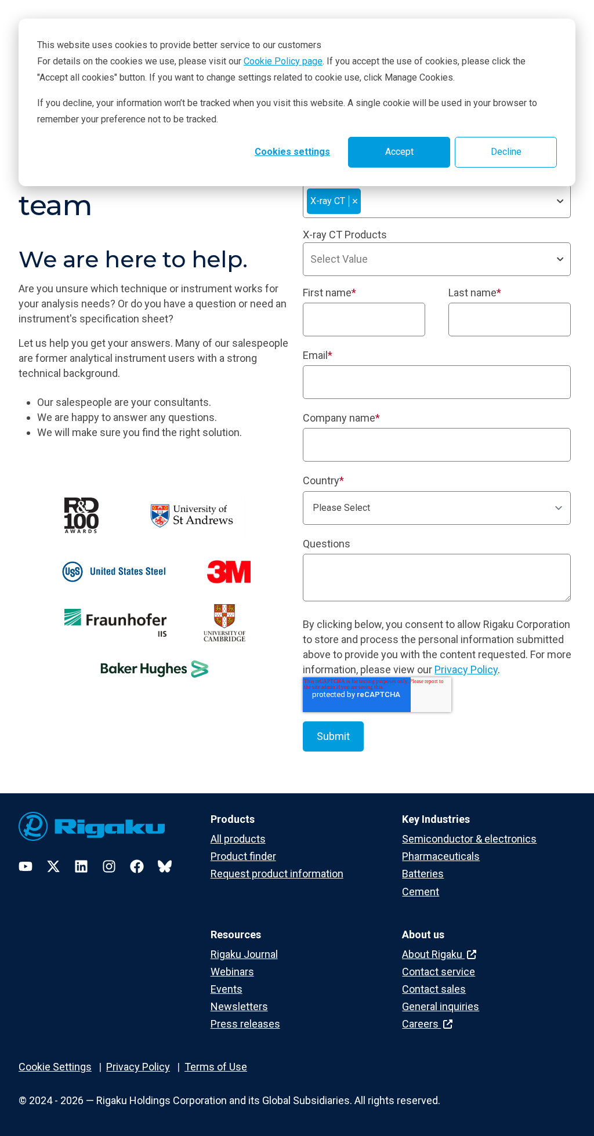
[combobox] (437, 201)
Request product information (277, 874)
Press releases (245, 1024)
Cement (420, 891)
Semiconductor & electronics (469, 839)
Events (226, 989)
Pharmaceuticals (441, 856)
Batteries (423, 874)
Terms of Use (215, 1067)
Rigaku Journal (244, 954)
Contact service (438, 972)
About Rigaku (433, 954)
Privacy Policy (466, 669)
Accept (399, 151)
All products (238, 839)
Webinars (232, 972)
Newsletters (239, 1006)
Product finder (243, 856)
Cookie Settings (55, 1067)
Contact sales (434, 989)
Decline (506, 151)
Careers (421, 1024)
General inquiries (440, 1006)
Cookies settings (292, 151)
